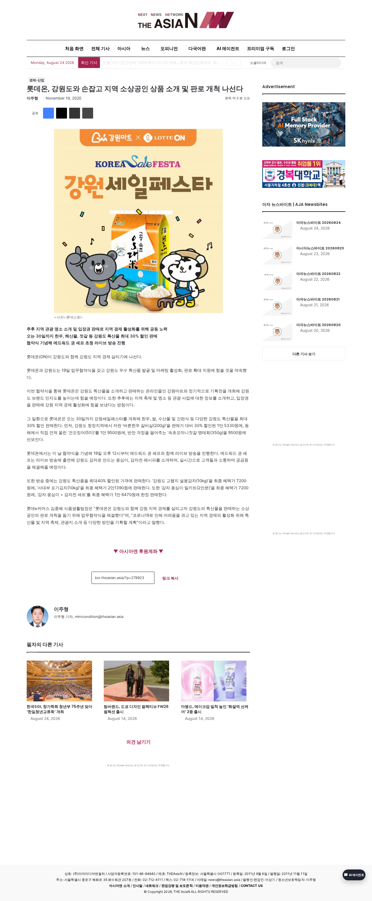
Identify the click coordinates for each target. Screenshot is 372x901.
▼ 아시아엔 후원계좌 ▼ (138, 551)
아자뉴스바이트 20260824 (318, 222)
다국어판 (197, 48)
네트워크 (151, 886)
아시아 (123, 48)
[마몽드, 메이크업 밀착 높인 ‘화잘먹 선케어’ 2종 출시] (215, 681)
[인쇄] (87, 113)
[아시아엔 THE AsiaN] (186, 20)
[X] (61, 113)
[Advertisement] (138, 808)
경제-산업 (36, 80)
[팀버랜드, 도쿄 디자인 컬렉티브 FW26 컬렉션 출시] (138, 681)
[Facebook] (48, 113)
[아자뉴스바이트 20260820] (277, 331)
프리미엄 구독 (260, 48)
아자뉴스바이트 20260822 (318, 273)
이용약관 (202, 886)
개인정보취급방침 (225, 886)
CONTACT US (252, 886)
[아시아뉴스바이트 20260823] (277, 255)
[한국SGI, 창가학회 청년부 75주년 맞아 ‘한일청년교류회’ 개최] (61, 681)
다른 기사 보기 (303, 354)
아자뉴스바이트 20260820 (318, 324)
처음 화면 (74, 48)
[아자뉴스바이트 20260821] (277, 306)
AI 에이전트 (228, 48)
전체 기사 (100, 48)
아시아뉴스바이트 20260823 (320, 248)
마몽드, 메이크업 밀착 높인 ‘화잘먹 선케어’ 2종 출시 (214, 709)
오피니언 (169, 48)
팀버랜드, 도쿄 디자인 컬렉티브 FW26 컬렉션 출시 (136, 709)
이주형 (32, 98)
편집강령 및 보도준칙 (177, 886)
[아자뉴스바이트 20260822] (277, 280)
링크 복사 (170, 578)
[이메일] (74, 113)
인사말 (137, 886)
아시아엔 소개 (119, 886)
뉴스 (145, 48)
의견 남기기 (138, 742)
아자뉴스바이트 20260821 (318, 299)
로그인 (288, 48)
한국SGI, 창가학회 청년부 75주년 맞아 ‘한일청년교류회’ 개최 (155, 62)
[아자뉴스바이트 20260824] (277, 229)
